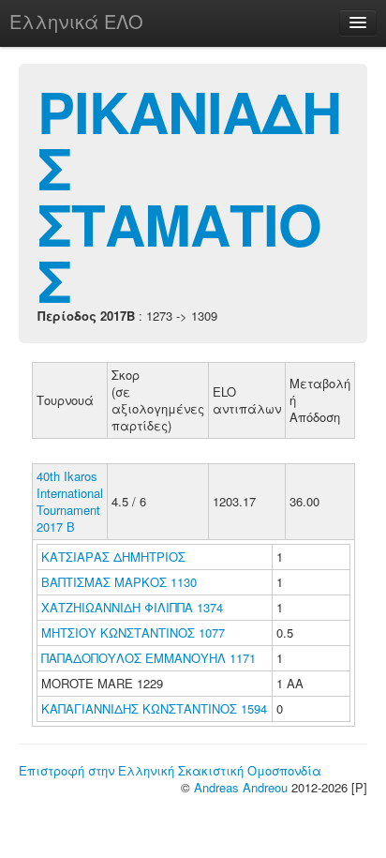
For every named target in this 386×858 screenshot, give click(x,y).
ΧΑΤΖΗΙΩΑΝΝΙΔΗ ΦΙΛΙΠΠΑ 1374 (132, 607)
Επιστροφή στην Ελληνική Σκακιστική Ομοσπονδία (170, 770)
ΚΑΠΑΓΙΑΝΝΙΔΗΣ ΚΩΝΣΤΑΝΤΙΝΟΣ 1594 (154, 708)
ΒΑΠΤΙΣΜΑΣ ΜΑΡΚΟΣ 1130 (119, 582)
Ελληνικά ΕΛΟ (76, 21)
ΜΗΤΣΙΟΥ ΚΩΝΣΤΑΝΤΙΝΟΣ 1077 (133, 632)
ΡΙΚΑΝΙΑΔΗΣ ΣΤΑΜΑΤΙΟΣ (189, 195)
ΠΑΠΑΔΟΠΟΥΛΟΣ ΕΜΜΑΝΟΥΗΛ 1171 (148, 658)
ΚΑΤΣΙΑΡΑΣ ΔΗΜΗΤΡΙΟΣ (115, 556)
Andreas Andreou (241, 787)
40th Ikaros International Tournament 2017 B (70, 501)
